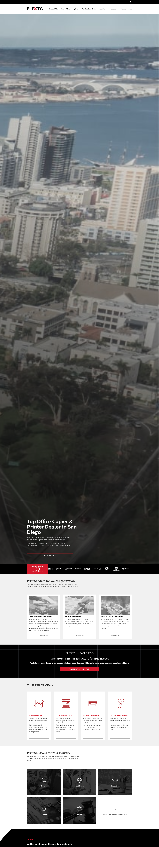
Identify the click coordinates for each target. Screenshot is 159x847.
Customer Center (126, 9)
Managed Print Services (56, 9)
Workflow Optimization (89, 9)
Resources (113, 9)
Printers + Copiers (72, 9)
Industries (102, 9)
